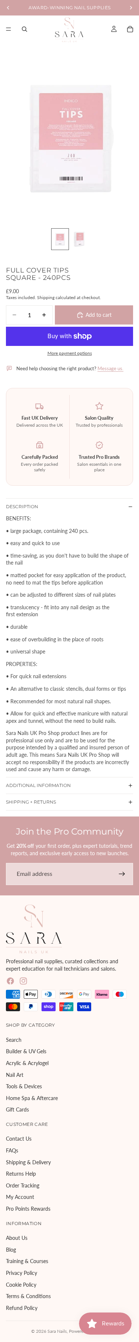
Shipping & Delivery (28, 1162)
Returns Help (21, 1174)
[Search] (24, 29)
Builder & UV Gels (26, 1051)
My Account (20, 1197)
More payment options (69, 353)
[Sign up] (122, 874)
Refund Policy (21, 1307)
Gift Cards (17, 1109)
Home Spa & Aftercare (32, 1098)
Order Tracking (22, 1185)
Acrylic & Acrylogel (27, 1063)
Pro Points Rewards (28, 1209)
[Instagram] (23, 981)
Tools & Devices (24, 1086)
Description (22, 506)
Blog (11, 1249)
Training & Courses (27, 1261)
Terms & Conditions (28, 1296)
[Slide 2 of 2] (79, 239)
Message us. (110, 368)
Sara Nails (57, 1331)
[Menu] (8, 29)
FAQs (12, 1150)
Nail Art (14, 1074)
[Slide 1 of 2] (60, 239)
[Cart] (130, 29)
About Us (16, 1238)
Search (13, 1039)
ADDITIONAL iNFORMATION (38, 785)
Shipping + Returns (31, 802)
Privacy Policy (21, 1273)
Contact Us (19, 1138)
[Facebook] (10, 981)
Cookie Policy (21, 1284)
